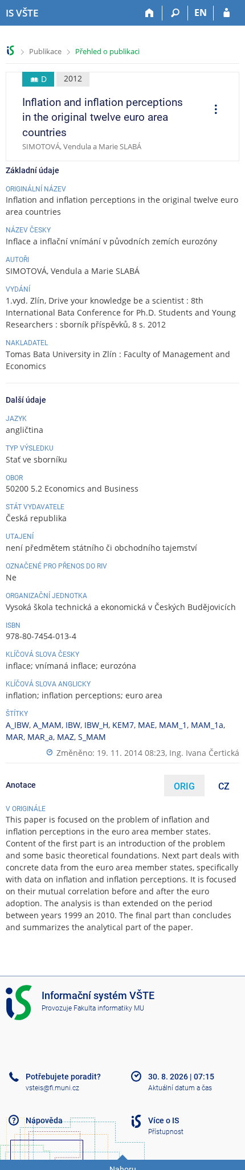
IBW (73, 724)
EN (200, 12)
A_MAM (47, 724)
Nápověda (44, 1120)
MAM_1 (173, 724)
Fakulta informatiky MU (109, 1008)
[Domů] (149, 13)
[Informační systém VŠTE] (10, 50)
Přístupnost (165, 1132)
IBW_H (96, 724)
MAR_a (40, 736)
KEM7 (123, 724)
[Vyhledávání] (175, 13)
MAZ (65, 736)
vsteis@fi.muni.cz (52, 1088)
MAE (146, 724)
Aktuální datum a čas (180, 1088)
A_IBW (17, 724)
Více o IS (163, 1120)
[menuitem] (212, 110)
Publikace (45, 51)
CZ (224, 786)
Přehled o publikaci (107, 51)
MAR (14, 736)
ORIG (184, 786)
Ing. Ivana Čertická (204, 752)
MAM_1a (207, 724)
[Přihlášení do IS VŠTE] (226, 13)
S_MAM (92, 736)
